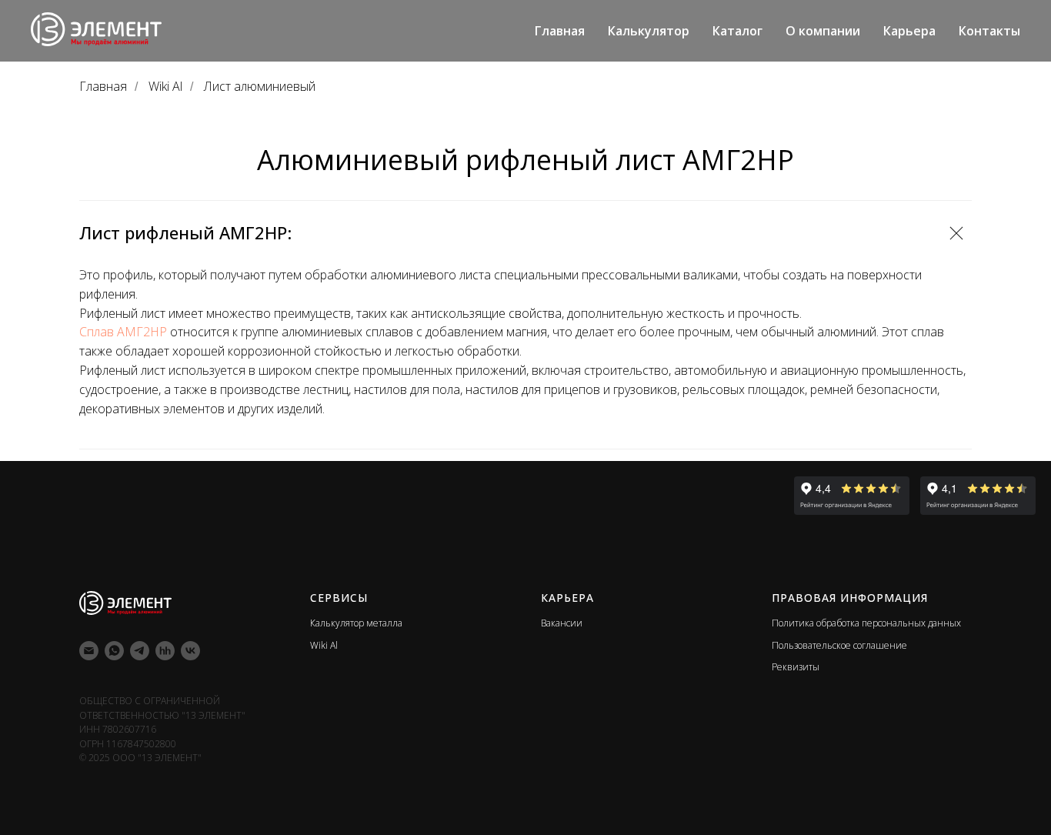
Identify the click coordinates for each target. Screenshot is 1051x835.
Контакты (989, 30)
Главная (560, 30)
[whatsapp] (114, 650)
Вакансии (561, 623)
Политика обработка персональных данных (866, 623)
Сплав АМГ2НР (123, 331)
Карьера (909, 30)
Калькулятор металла (356, 623)
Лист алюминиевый (259, 86)
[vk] (190, 650)
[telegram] (139, 650)
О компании (823, 30)
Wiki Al (165, 86)
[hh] (165, 650)
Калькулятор (648, 30)
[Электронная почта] (88, 650)
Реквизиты (795, 666)
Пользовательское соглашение (839, 645)
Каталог (737, 30)
